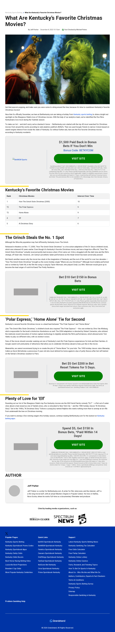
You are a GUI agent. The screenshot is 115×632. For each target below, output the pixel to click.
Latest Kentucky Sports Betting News (83, 542)
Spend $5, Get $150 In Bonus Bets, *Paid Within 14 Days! (77, 432)
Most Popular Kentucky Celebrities (19, 572)
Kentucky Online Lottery (78, 557)
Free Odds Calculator (77, 549)
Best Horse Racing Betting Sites (18, 561)
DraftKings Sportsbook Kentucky (51, 557)
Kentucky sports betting (82, 114)
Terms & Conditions (76, 580)
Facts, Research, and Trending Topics (83, 565)
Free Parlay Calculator (77, 553)
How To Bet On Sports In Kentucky (82, 568)
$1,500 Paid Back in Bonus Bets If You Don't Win (78, 144)
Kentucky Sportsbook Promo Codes (19, 546)
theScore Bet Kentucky (47, 565)
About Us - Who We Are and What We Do (84, 572)
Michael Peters (81, 30)
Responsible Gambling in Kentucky (82, 595)
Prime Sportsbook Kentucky (49, 572)
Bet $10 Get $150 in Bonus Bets (78, 279)
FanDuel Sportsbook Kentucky (50, 561)
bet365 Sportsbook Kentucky (49, 542)
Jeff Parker (34, 30)
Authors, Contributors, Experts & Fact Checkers (87, 576)
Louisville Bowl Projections (16, 565)
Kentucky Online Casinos (78, 561)
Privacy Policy (74, 588)
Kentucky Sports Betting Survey (81, 584)
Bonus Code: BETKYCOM (78, 150)
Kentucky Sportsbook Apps (16, 549)
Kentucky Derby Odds (13, 553)
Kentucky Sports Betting (14, 542)
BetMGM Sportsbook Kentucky (50, 546)
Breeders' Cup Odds (13, 568)
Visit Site (78, 158)
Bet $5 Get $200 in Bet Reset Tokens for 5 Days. (78, 365)
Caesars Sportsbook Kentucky (50, 553)
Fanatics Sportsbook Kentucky (50, 549)
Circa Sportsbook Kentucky (48, 568)
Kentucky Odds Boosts (14, 557)
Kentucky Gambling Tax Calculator (82, 546)
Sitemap (72, 591)
